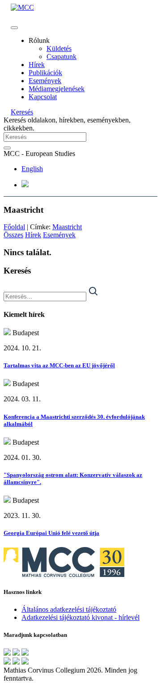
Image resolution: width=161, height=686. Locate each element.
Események (45, 80)
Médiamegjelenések (57, 89)
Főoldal (14, 227)
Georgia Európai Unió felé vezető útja (51, 533)
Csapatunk (61, 56)
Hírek (37, 64)
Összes (13, 235)
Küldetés (59, 48)
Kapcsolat (43, 97)
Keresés (22, 112)
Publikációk (45, 72)
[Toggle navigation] (14, 27)
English (32, 169)
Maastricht (67, 227)
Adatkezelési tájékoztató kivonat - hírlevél (80, 617)
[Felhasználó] (25, 185)
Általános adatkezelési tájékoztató (68, 609)
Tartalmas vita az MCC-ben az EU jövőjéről (59, 365)
